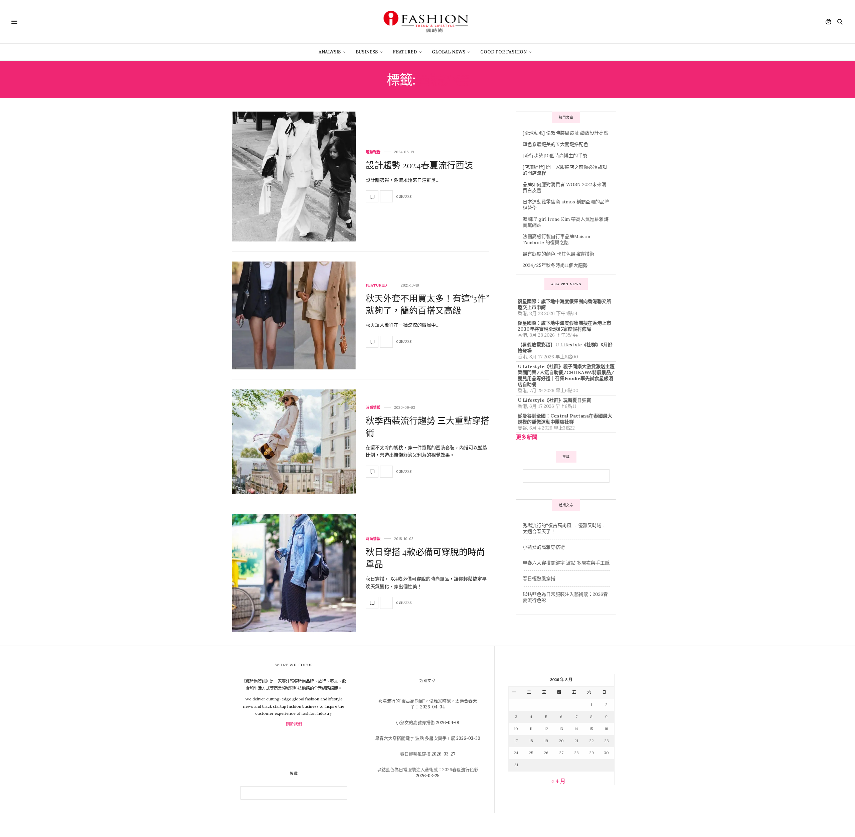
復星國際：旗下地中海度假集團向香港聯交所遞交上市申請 (564, 304)
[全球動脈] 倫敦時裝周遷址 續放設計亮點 (565, 133)
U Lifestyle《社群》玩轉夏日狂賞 (554, 400)
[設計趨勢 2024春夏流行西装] (294, 176)
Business (367, 52)
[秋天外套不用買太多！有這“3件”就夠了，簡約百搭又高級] (294, 316)
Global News (448, 52)
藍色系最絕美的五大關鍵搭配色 (555, 144)
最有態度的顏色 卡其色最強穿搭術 (558, 254)
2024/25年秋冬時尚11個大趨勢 (555, 265)
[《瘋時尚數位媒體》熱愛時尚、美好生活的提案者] (427, 21)
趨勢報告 (373, 152)
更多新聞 (526, 437)
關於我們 (294, 723)
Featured (405, 52)
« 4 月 (558, 781)
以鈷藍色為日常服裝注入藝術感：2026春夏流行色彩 (427, 770)
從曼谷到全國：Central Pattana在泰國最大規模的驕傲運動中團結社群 (565, 419)
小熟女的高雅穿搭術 (544, 547)
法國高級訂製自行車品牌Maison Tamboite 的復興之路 (556, 239)
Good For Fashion (503, 52)
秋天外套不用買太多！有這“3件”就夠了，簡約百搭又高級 (427, 304)
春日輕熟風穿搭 (539, 578)
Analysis (330, 52)
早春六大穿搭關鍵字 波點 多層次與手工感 (566, 563)
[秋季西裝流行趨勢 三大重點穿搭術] (294, 441)
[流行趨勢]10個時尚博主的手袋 (555, 156)
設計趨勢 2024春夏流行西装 (419, 165)
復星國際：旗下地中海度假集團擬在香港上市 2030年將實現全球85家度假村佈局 (564, 326)
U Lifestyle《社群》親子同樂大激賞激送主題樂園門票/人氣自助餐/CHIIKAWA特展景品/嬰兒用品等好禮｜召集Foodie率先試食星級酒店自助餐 (566, 375)
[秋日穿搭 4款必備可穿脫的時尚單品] (294, 573)
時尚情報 (373, 407)
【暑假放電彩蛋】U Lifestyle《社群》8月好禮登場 (565, 348)
